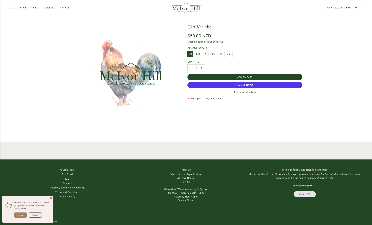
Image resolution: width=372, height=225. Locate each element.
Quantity (193, 61)
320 (221, 53)
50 (190, 53)
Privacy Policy (20, 208)
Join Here (305, 194)
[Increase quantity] (201, 68)
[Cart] (362, 8)
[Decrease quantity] (191, 68)
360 (229, 53)
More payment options (245, 92)
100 (198, 53)
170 (205, 53)
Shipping (192, 41)
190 (213, 53)
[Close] (51, 197)
